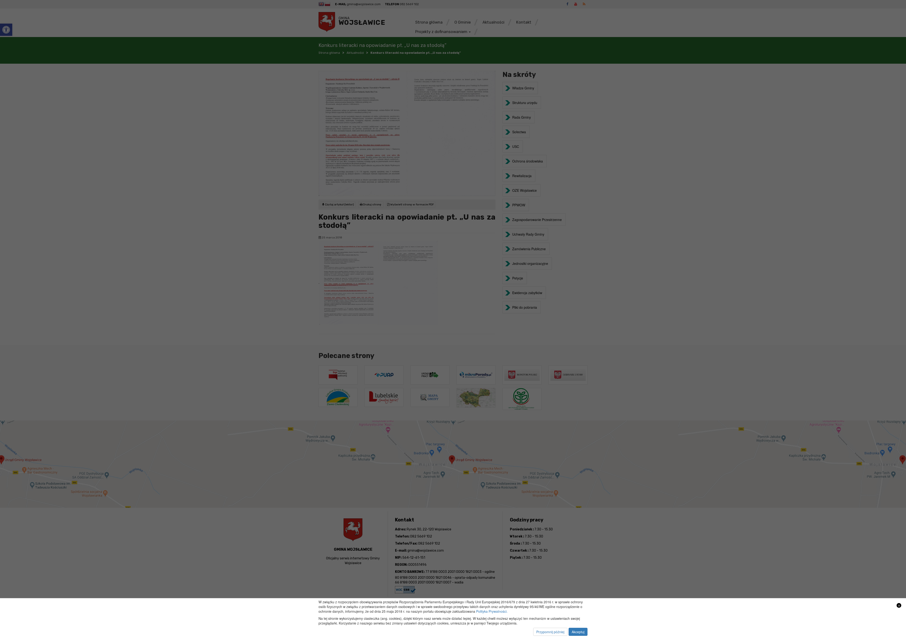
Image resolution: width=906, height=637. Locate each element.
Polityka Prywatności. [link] (492, 611)
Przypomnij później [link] (550, 631)
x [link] (899, 605)
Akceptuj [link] (578, 631)
